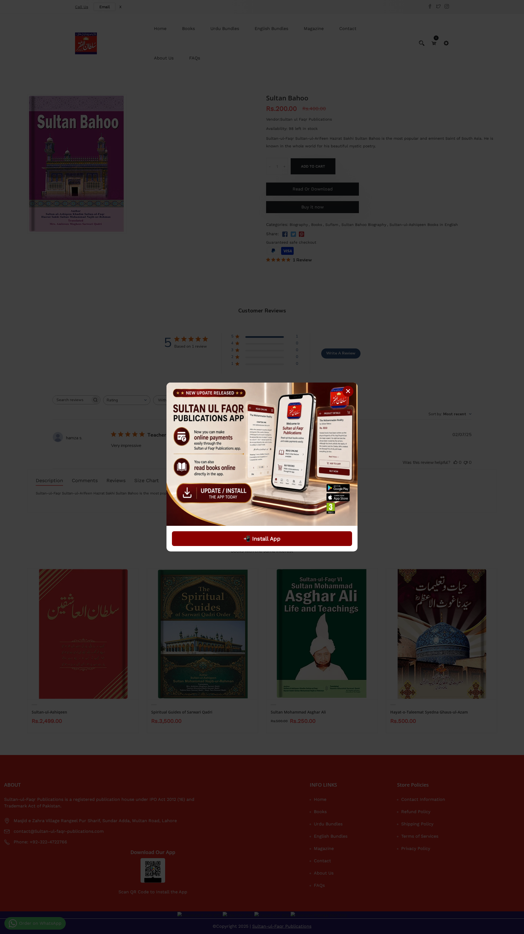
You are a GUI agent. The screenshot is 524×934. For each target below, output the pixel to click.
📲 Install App (262, 538)
